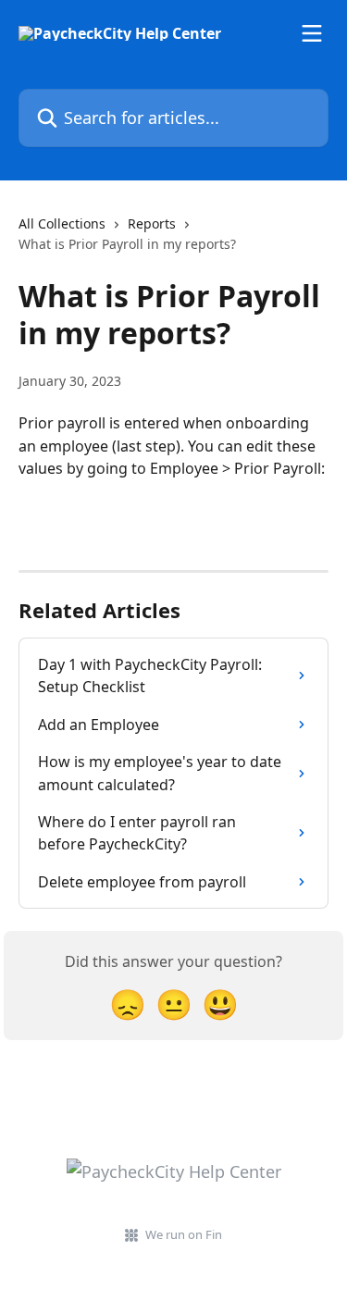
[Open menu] (311, 33)
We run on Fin (183, 1234)
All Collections (62, 223)
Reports (152, 223)
